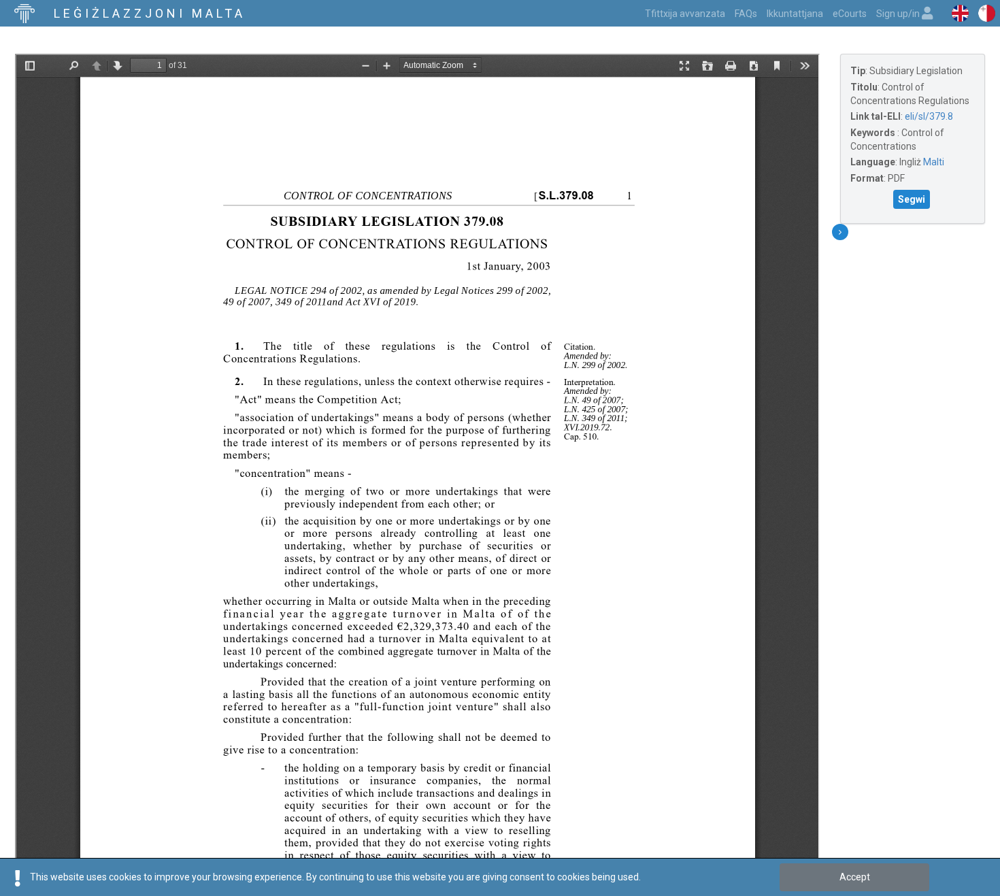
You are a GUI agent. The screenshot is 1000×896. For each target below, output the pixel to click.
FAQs (746, 13)
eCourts (850, 13)
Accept (854, 877)
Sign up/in (899, 13)
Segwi (911, 199)
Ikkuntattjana (795, 13)
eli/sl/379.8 (929, 116)
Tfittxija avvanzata (685, 13)
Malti (933, 161)
